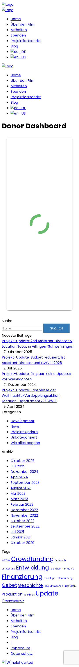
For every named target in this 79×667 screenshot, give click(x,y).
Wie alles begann (25, 442)
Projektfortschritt (26, 40)
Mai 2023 (18, 493)
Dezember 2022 (24, 509)
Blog (14, 46)
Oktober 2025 (22, 460)
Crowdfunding (32, 559)
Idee (46, 586)
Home (16, 18)
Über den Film (22, 24)
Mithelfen (19, 29)
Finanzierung (22, 576)
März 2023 (19, 499)
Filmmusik (67, 568)
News (15, 426)
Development (22, 420)
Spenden (18, 35)
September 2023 (25, 482)
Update (47, 593)
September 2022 (25, 526)
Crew (6, 559)
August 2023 (21, 488)
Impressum (20, 648)
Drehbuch (60, 560)
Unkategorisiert (24, 437)
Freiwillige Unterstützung (58, 578)
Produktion (12, 594)
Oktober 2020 (22, 542)
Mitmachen (56, 586)
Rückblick (29, 594)
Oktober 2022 (22, 520)
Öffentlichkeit (13, 601)
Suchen (56, 328)
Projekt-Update (24, 431)
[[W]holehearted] (17, 662)
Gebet (9, 585)
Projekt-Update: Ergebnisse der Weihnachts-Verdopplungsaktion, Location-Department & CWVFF (31, 396)
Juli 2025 (18, 466)
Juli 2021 (17, 531)
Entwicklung (32, 567)
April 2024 (19, 477)
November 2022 (24, 515)
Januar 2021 (21, 537)
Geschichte (30, 585)
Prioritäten (70, 586)
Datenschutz (22, 653)
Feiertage (55, 568)
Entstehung (8, 568)
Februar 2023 (22, 504)
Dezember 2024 (24, 471)
